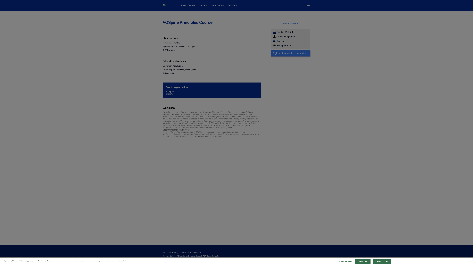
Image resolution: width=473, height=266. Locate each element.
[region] (236, 261)
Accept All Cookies (381, 261)
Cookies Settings (345, 261)
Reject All (363, 261)
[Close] (469, 261)
